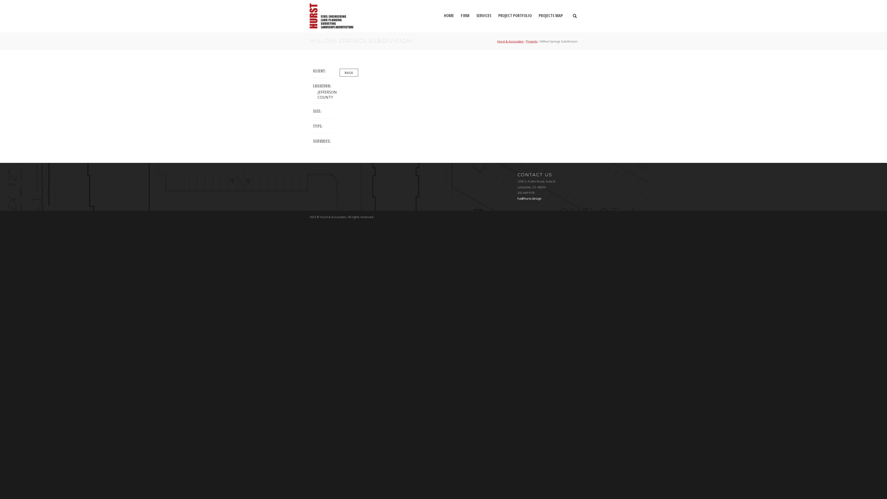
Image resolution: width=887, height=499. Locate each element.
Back (349, 72)
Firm (465, 15)
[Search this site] (574, 16)
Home (449, 15)
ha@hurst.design (529, 198)
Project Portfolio (515, 15)
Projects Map (551, 15)
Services (483, 15)
